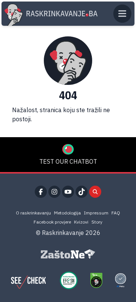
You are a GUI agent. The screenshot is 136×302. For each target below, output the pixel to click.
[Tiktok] (82, 192)
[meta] (120, 280)
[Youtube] (68, 192)
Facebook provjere (52, 222)
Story (96, 222)
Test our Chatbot (68, 161)
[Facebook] (41, 192)
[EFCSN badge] (68, 280)
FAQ (115, 213)
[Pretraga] (95, 192)
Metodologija (67, 213)
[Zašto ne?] (68, 254)
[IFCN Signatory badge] (96, 280)
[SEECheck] (28, 280)
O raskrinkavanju (33, 213)
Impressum (96, 213)
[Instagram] (54, 192)
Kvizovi (81, 222)
